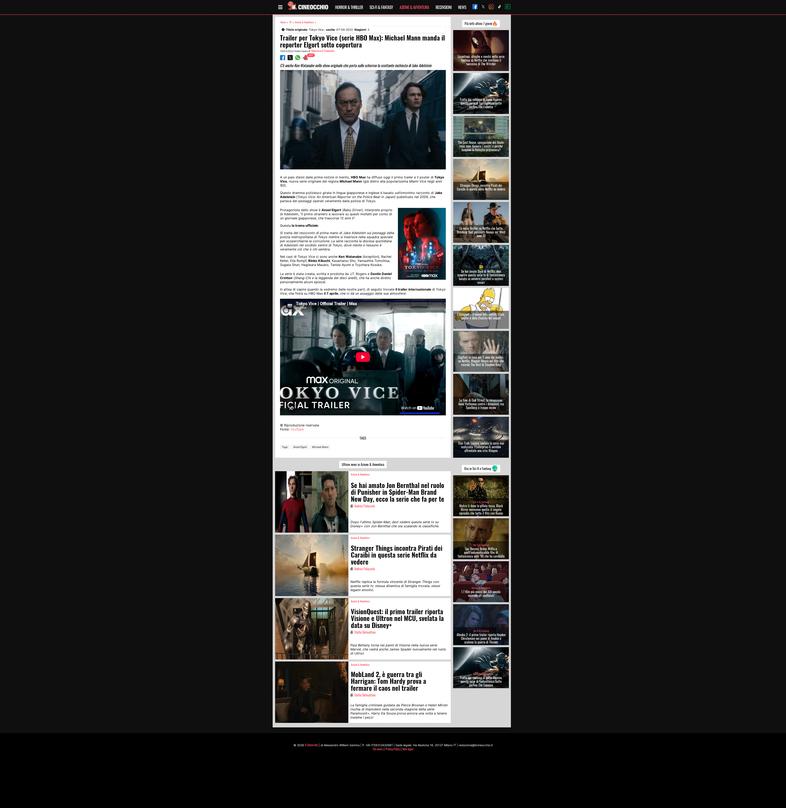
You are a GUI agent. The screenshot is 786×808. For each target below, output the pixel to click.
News (462, 7)
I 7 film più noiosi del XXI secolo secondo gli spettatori (481, 593)
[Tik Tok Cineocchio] (498, 7)
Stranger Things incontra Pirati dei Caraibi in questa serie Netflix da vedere (481, 187)
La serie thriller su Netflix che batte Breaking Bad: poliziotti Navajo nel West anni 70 (481, 232)
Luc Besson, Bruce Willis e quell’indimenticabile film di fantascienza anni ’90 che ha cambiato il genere (481, 554)
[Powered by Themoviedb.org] (506, 7)
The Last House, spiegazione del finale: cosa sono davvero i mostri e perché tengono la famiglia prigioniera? (481, 146)
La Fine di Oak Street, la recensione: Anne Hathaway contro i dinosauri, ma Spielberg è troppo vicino (481, 404)
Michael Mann (320, 447)
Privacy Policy (392, 749)
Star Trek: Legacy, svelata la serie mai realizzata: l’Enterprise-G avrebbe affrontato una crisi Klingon (481, 447)
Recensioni (444, 7)
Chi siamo (378, 749)
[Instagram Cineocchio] (490, 7)
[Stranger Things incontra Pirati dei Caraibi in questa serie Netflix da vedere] (311, 565)
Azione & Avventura (414, 7)
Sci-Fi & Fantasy (381, 7)
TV (290, 22)
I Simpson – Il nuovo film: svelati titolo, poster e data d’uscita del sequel (481, 316)
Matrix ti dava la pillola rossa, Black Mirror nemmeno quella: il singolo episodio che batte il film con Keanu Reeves (481, 511)
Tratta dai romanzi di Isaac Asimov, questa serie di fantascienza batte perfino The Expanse (481, 103)
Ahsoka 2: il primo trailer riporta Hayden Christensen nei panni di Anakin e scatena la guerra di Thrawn (481, 638)
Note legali (407, 749)
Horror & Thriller (349, 7)
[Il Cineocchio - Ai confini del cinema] (307, 7)
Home (283, 22)
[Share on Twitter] (290, 59)
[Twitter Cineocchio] (482, 7)
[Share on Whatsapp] (297, 59)
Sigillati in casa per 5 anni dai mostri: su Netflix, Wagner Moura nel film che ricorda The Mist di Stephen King (481, 361)
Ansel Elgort (300, 447)
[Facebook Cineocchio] (473, 7)
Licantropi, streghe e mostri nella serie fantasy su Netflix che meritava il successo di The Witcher (481, 60)
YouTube (297, 429)
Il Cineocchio (311, 745)
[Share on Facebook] (282, 59)
